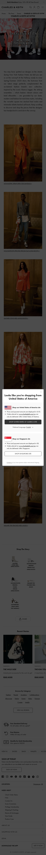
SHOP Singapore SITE (23, 454)
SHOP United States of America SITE (23, 422)
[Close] (41, 392)
